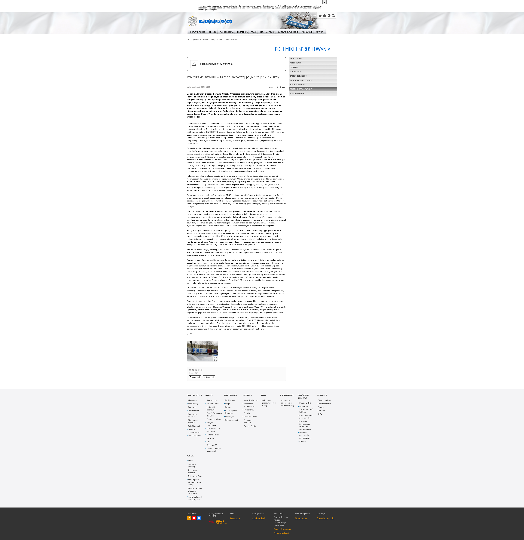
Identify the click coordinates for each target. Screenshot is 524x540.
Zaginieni (294, 67)
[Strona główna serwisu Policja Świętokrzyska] (320, 15)
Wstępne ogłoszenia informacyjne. (305, 435)
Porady (228, 407)
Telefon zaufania (195, 476)
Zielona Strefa (250, 426)
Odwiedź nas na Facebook (199, 518)
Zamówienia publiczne (303, 397)
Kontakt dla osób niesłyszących (195, 498)
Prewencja (247, 395)
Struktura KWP (213, 404)
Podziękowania (324, 404)
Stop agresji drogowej (301, 80)
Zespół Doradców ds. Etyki (214, 414)
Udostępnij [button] (196, 377)
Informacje (322, 395)
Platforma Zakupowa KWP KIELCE (306, 409)
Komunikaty (295, 63)
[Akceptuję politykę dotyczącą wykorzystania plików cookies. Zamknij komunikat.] (324, 2)
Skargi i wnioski (324, 400)
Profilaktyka (230, 400)
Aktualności (296, 59)
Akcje (227, 404)
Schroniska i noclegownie (249, 405)
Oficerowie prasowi (192, 471)
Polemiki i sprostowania (227, 40)
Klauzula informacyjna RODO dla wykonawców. (305, 425)
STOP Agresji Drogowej (231, 412)
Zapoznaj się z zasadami (282, 529)
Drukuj (282, 87)
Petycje (321, 407)
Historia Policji (213, 435)
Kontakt (302, 441)
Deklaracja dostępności (325, 518)
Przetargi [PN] (305, 403)
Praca (263, 395)
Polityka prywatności (281, 533)
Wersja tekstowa (301, 518)
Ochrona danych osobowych (214, 449)
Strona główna (193, 40)
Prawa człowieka (214, 419)
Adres (190, 460)
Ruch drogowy (230, 395)
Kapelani (210, 438)
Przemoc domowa (247, 421)
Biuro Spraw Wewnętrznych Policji (194, 482)
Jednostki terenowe (211, 408)
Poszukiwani (295, 72)
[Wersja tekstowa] (329, 15)
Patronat (321, 411)
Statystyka (229, 417)
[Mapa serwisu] (324, 15)
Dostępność (212, 445)
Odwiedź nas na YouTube (194, 518)
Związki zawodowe (211, 424)
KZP (208, 442)
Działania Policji (208, 40)
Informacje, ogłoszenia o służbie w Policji (287, 403)
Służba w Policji (287, 395)
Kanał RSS (189, 518)
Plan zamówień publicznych (305, 416)
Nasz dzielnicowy (251, 400)
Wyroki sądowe (297, 93)
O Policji (209, 395)
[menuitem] (198, 31)
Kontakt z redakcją (258, 518)
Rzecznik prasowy (192, 465)
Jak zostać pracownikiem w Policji (269, 403)
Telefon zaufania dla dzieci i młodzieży (195, 491)
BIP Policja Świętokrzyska (221, 521)
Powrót (271, 87)
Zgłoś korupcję (297, 85)
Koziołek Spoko (250, 417)
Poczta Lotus (235, 518)
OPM (320, 414)
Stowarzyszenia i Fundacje (214, 430)
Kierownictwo (212, 400)
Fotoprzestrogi (231, 420)
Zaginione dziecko (298, 76)
